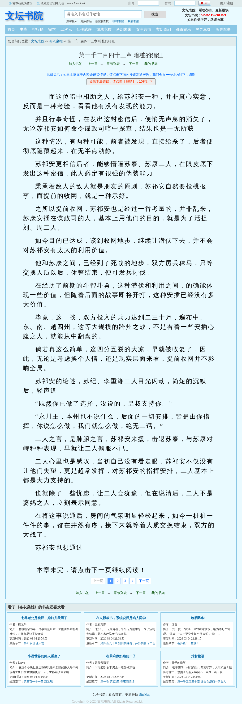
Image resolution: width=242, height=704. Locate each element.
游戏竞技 (104, 29)
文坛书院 (24, 15)
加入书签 (75, 64)
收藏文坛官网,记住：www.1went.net (63, 3)
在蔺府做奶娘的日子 (121, 656)
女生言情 (143, 29)
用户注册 (226, 3)
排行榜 (37, 29)
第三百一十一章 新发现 (38, 681)
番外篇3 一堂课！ (188, 643)
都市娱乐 (183, 29)
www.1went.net (213, 15)
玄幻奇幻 (163, 29)
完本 (52, 29)
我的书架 (133, 21)
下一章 (134, 64)
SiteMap (144, 694)
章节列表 (113, 64)
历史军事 (223, 29)
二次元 (66, 29)
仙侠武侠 (84, 29)
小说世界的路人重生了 (44, 656)
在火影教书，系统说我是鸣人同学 (121, 618)
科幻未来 (123, 29)
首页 (11, 29)
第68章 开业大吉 (34, 643)
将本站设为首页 (22, 3)
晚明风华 (197, 618)
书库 (23, 29)
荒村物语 (197, 656)
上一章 (93, 64)
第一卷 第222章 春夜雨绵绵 (117, 681)
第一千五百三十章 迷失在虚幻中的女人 (201, 681)
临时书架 (118, 21)
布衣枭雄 (56, 41)
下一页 (144, 581)
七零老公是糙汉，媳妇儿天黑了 (44, 618)
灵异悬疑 (203, 29)
